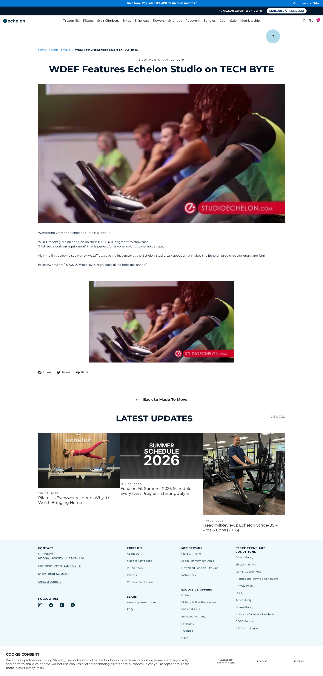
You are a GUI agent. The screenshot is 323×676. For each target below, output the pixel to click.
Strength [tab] (175, 20)
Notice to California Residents (255, 614)
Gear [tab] (223, 20)
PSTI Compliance (247, 628)
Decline (298, 661)
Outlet (185, 595)
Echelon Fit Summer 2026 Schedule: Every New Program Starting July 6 (156, 491)
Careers (132, 575)
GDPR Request (245, 621)
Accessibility (244, 600)
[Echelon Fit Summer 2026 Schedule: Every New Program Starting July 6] (161, 456)
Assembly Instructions (141, 602)
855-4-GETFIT (72, 566)
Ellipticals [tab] (142, 20)
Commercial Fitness (140, 582)
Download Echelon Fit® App (199, 568)
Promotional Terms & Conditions (257, 578)
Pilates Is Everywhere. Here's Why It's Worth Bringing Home (74, 500)
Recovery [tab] (192, 20)
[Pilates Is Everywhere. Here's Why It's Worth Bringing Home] (79, 460)
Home (42, 49)
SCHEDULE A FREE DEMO (286, 11)
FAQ (130, 609)
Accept (261, 661)
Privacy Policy (34, 668)
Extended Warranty (193, 616)
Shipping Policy (246, 564)
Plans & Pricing (191, 553)
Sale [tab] (233, 20)
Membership (250, 20)
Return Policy (244, 557)
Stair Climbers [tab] (108, 20)
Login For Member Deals (197, 560)
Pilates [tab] (88, 20)
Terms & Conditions (248, 571)
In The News (135, 568)
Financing (187, 623)
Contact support (49, 581)
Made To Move (60, 49)
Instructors (188, 575)
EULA (239, 593)
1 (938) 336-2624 (57, 574)
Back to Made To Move (164, 399)
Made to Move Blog (140, 560)
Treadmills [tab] (71, 20)
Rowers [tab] (159, 20)
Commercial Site (306, 3)
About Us (133, 553)
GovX (184, 638)
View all (277, 416)
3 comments (150, 59)
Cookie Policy (244, 607)
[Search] (304, 20)
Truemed (187, 630)
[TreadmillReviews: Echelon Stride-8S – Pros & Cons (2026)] (244, 474)
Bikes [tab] (126, 20)
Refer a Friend (190, 609)
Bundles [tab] (209, 20)
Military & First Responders (198, 602)
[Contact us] (311, 20)
